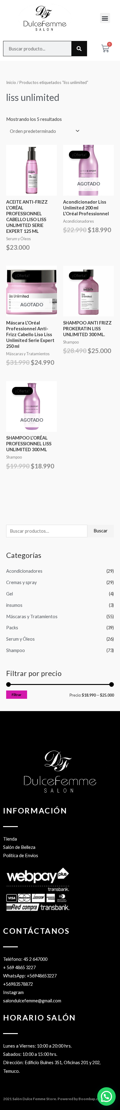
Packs (12, 627)
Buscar (101, 530)
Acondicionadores (24, 571)
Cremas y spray (21, 582)
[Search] (79, 48)
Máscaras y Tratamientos (32, 616)
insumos (14, 605)
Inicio (11, 82)
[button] (105, 18)
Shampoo (15, 650)
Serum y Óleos (20, 639)
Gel (9, 593)
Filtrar (17, 695)
